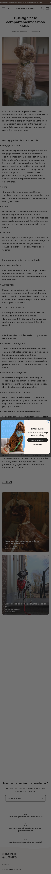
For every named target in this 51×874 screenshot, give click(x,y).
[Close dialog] (48, 421)
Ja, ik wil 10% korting (37, 440)
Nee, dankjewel (37, 444)
